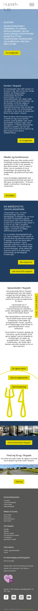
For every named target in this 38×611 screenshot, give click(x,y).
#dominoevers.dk (28, 609)
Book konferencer (9, 519)
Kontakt (6, 529)
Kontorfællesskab (11, 497)
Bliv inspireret (26, 262)
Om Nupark (9, 526)
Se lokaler (10, 195)
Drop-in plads (8, 504)
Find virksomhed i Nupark (19, 442)
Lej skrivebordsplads (10, 502)
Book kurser (7, 517)
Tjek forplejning (19, 387)
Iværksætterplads (9, 506)
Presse (6, 552)
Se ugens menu (19, 368)
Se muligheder (12, 53)
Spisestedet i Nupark (10, 539)
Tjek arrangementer (19, 377)
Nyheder (6, 531)
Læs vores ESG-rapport (22, 271)
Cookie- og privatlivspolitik (11, 550)
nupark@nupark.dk (25, 589)
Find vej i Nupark (9, 533)
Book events (7, 521)
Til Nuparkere (8, 537)
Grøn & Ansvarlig (9, 561)
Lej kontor (7, 500)
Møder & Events (11, 512)
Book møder (7, 515)
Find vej (19, 481)
